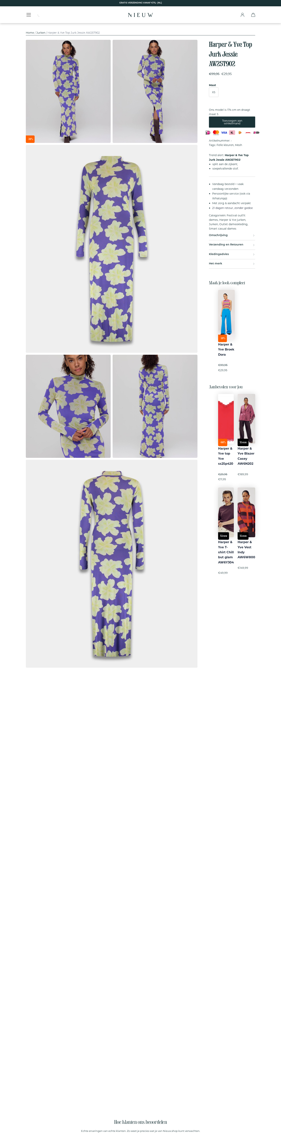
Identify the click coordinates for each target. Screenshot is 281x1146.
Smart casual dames (222, 228)
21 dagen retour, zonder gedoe (232, 208)
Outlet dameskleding (233, 224)
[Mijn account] (242, 14)
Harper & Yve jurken (232, 220)
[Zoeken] (42, 14)
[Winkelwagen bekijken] (253, 14)
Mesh (238, 145)
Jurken (40, 32)
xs (213, 92)
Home (30, 32)
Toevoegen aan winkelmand (232, 122)
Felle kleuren (225, 145)
